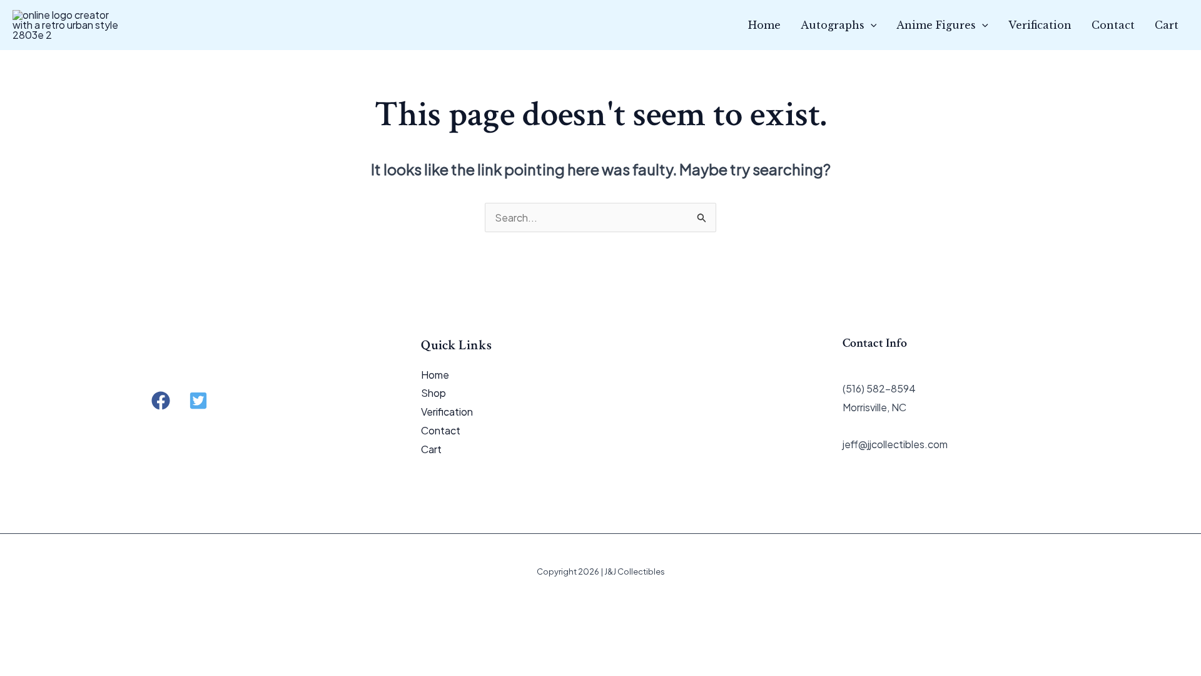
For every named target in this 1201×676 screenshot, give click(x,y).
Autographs (832, 25)
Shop (433, 392)
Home (764, 25)
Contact (1113, 25)
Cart (1166, 25)
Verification (1040, 25)
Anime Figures (936, 25)
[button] (870, 25)
